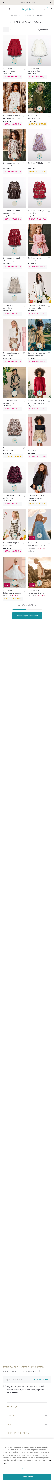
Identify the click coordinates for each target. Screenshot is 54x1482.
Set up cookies (27, 1469)
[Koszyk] (50, 9)
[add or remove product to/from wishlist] (24, 68)
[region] (27, 1460)
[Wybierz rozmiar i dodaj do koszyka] (14, 61)
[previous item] (4, 2)
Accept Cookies (27, 1476)
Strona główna (16, 15)
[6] (6, 29)
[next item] (50, 2)
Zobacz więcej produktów (27, 615)
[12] (11, 29)
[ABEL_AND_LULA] (27, 9)
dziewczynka (29, 15)
